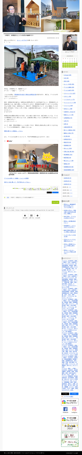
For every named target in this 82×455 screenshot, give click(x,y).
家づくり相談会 (28, 189)
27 (65, 66)
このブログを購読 (68, 396)
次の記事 (38, 216)
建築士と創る (37, 189)
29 (70, 66)
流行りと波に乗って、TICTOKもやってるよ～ (17, 182)
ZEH (15, 188)
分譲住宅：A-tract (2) (69, 111)
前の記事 (25, 216)
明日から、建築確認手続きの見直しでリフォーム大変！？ (70, 206)
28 (67, 66)
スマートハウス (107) (69, 93)
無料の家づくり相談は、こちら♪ (13, 131)
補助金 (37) (67, 163)
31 (74, 66)
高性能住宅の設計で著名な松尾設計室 (25, 94)
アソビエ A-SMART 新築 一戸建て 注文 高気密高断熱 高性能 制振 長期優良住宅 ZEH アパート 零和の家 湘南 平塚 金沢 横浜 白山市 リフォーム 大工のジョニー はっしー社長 (70, 350)
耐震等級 (56, 189)
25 (76, 65)
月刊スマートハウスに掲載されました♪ (70, 240)
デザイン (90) (67, 96)
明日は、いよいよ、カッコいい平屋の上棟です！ (70, 252)
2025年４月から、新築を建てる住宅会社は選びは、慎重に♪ (70, 212)
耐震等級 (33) (67, 157)
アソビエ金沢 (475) (69, 90)
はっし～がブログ (22, 40)
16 (72, 63)
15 (70, 63)
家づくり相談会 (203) (69, 130)
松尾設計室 (44, 189)
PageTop (55, 202)
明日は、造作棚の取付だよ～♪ (70, 221)
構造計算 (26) (67, 142)
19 (63, 65)
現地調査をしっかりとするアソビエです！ (70, 226)
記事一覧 (31, 218)
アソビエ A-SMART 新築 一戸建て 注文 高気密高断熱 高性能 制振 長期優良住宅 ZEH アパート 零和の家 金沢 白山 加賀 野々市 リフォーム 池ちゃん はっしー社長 (70, 304)
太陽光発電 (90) (68, 127)
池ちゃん (50, 189)
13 (65, 63)
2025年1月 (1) (67, 184)
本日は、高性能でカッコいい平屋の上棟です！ (70, 245)
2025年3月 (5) (67, 178)
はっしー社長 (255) (69, 84)
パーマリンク (55, 187)
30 (72, 66)
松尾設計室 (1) (68, 139)
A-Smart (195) (67, 75)
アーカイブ (66, 175)
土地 (57, 188)
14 (67, 63)
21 (67, 65)
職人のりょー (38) (68, 160)
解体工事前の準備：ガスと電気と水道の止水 (70, 231)
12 (63, 63)
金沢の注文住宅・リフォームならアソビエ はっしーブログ (40, 15)
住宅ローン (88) (68, 108)
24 (74, 65)
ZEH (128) (66, 81)
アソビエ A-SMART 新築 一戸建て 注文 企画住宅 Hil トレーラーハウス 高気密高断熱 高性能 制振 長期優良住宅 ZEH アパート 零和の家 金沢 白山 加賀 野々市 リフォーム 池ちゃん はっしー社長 (70, 267)
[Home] (4, 197)
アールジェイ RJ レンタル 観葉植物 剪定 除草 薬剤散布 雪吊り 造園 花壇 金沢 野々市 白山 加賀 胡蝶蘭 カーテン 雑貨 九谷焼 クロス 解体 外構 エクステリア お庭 (70, 385)
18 (76, 63)
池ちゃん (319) (68, 148)
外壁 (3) (66, 124)
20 (65, 65)
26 (63, 66)
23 (72, 65)
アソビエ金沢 (36, 188)
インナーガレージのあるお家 (70, 235)
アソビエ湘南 (28, 188)
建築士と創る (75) (68, 133)
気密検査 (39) (67, 145)
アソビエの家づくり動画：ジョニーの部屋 (16, 178)
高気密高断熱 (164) (69, 170)
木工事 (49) (67, 136)
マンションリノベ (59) (70, 102)
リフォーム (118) (68, 105)
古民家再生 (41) (68, 118)
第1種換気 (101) (68, 154)
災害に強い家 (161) (69, 151)
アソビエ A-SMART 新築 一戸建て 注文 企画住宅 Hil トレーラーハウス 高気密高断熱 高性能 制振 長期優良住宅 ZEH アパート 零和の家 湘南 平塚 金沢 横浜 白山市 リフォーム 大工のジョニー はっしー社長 (70, 281)
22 (70, 65)
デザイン (52, 188)
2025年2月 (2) (67, 181)
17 (74, 63)
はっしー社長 (21, 188)
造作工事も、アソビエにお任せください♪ (70, 217)
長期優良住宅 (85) (68, 166)
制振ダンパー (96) (68, 114)
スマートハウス (44, 188)
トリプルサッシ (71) (69, 99)
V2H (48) (66, 78)
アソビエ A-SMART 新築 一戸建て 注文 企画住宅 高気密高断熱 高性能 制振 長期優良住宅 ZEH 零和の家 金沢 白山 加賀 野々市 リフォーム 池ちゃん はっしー (70, 293)
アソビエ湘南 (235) (69, 87)
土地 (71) (66, 121)
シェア (50, 192)
